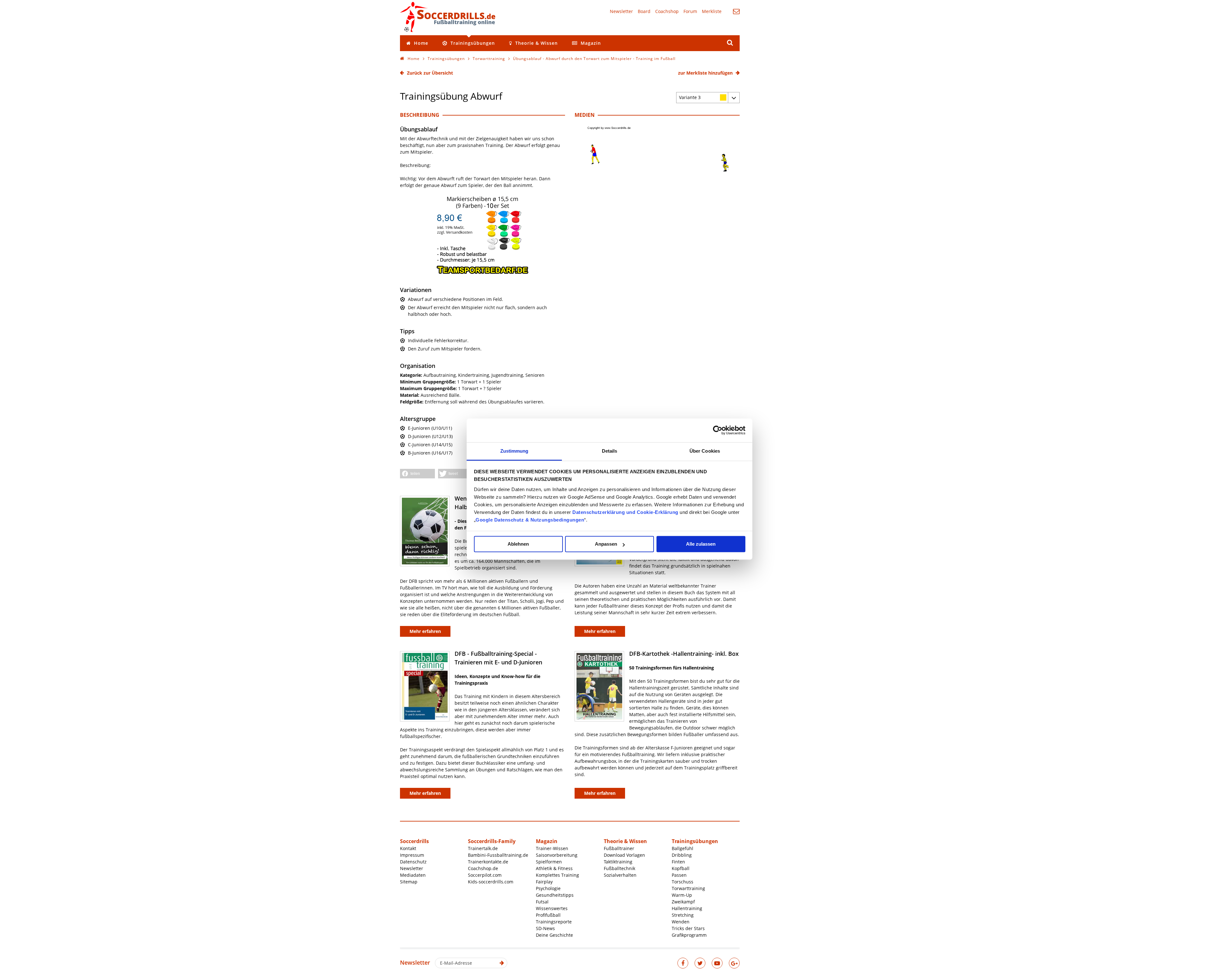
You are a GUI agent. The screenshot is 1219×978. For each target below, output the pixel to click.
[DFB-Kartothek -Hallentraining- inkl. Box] (599, 686)
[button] (417, 473)
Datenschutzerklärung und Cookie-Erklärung (625, 512)
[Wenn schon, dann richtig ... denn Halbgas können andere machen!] (425, 531)
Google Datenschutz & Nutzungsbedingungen (530, 519)
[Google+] (734, 963)
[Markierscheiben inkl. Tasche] (482, 273)
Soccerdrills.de (447, 17)
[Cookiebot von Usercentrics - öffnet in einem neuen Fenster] (717, 430)
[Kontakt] (736, 11)
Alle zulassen (701, 544)
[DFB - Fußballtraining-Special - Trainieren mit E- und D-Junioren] (425, 686)
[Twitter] (700, 963)
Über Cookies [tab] (704, 451)
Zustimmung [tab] (514, 451)
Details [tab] (609, 451)
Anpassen (606, 544)
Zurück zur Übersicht (430, 73)
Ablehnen (518, 544)
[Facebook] (682, 963)
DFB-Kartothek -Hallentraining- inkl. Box (684, 653)
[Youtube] (717, 963)
